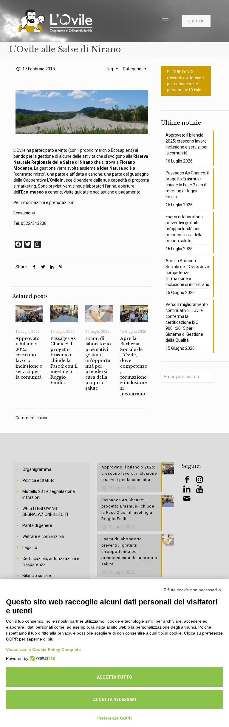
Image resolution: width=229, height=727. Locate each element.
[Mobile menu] (165, 21)
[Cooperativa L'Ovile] (55, 21)
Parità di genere (37, 525)
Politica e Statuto (38, 480)
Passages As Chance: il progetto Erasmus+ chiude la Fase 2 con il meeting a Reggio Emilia (64, 361)
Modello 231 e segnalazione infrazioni (48, 494)
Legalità (29, 547)
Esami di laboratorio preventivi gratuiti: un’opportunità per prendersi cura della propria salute (98, 363)
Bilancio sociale (36, 575)
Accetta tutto (114, 677)
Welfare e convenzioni (43, 536)
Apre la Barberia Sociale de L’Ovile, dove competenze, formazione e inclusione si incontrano (133, 366)
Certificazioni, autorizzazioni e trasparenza (50, 561)
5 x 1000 (196, 21)
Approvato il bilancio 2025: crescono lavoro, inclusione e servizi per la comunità (29, 358)
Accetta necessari (114, 699)
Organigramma (36, 469)
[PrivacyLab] (41, 658)
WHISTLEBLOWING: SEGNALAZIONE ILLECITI (45, 511)
